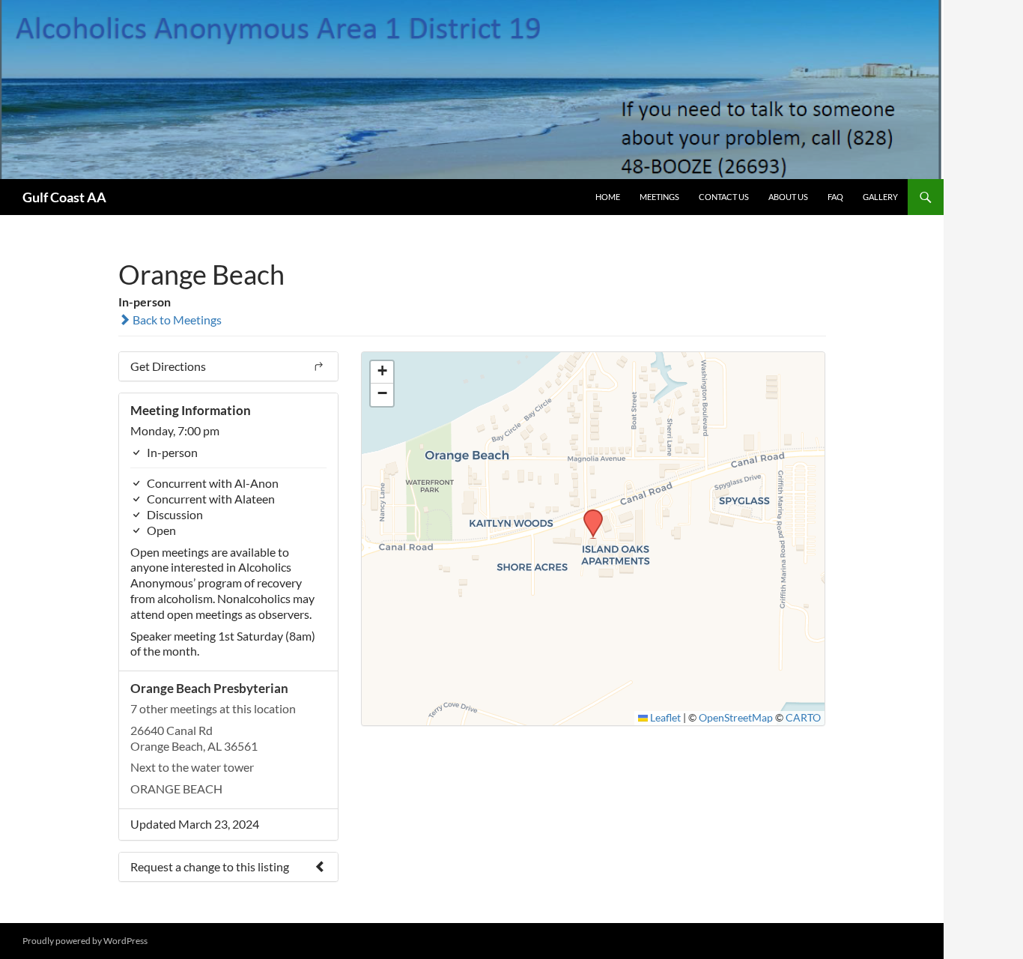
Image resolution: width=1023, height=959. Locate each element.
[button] (587, 513)
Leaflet (664, 718)
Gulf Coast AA (64, 197)
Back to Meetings (176, 319)
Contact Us (724, 197)
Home (607, 197)
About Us (788, 197)
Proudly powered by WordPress (85, 940)
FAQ (835, 197)
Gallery (880, 197)
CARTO (803, 718)
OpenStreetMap (736, 718)
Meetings (659, 197)
